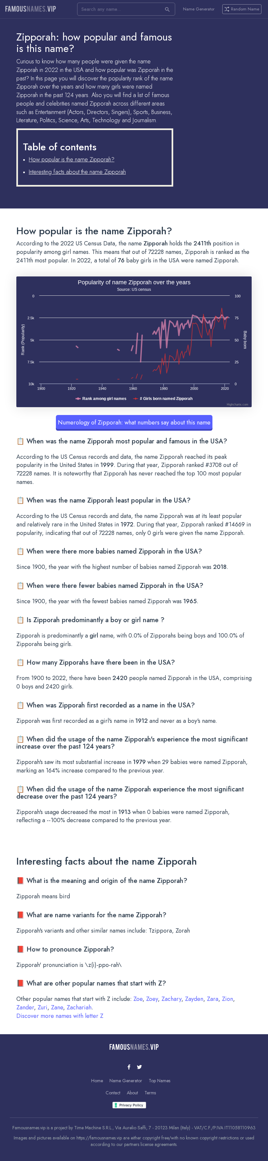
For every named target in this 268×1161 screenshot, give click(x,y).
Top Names (159, 1080)
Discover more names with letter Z (59, 1016)
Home (97, 1080)
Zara (212, 999)
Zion (227, 999)
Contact (113, 1092)
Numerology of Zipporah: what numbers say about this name (134, 422)
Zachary (171, 999)
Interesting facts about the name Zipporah (77, 172)
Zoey (152, 999)
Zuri (42, 1007)
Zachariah (79, 1007)
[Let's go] (167, 9)
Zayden (194, 999)
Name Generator (198, 9)
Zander (25, 1007)
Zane (57, 1007)
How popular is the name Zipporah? (71, 159)
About (132, 1092)
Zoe (137, 999)
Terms (150, 1092)
